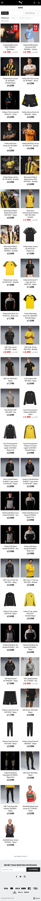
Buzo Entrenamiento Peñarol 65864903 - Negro (31, 412)
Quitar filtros (5, 21)
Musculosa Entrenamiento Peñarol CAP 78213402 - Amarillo (30, 214)
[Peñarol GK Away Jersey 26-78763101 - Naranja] (30, 131)
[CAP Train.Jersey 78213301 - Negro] (10, 335)
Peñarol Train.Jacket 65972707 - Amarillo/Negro (31, 613)
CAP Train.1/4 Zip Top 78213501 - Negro (10, 581)
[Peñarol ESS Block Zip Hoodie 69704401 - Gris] (10, 633)
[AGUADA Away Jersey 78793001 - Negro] (10, 828)
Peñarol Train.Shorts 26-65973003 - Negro (10, 711)
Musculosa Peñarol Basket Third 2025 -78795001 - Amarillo (10, 249)
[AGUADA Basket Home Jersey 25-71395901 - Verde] (30, 794)
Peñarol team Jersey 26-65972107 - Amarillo (11, 281)
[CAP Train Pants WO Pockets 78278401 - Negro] (10, 794)
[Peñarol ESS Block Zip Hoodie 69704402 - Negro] (30, 633)
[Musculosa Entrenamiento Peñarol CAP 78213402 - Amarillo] (30, 198)
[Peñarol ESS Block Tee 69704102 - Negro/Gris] (10, 301)
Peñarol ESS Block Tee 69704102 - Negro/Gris (10, 315)
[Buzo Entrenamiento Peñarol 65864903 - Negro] (30, 398)
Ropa (13, 18)
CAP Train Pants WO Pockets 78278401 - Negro (10, 808)
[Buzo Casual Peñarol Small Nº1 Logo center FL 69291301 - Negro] (10, 467)
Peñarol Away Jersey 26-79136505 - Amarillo (11, 178)
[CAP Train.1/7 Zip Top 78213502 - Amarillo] (30, 568)
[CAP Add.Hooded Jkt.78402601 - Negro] (10, 666)
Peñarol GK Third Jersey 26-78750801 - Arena (30, 80)
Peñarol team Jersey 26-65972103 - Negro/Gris (30, 249)
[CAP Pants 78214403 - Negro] (30, 760)
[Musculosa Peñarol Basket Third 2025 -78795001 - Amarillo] (10, 234)
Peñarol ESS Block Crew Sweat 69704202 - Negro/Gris (30, 515)
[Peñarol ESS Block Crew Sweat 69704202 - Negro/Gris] (30, 500)
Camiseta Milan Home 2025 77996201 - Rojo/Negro (10, 47)
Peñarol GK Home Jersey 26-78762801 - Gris (10, 146)
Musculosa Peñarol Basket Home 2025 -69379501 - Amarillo (30, 179)
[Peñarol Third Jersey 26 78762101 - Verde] (10, 100)
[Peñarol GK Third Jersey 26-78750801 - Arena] (30, 66)
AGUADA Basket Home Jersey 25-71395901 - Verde (30, 808)
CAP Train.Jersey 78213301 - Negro (10, 348)
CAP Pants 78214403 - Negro (30, 774)
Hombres (24, 18)
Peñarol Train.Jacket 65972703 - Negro (10, 612)
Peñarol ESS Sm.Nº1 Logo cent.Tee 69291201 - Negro (31, 282)
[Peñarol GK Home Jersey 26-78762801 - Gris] (10, 131)
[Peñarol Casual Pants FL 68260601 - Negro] (30, 729)
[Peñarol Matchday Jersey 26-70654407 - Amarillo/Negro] (30, 301)
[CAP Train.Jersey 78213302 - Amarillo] (30, 335)
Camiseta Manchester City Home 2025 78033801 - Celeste (30, 47)
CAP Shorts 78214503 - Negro (30, 711)
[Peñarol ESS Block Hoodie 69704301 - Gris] (10, 534)
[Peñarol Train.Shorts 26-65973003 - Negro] (10, 698)
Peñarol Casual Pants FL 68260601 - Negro (30, 742)
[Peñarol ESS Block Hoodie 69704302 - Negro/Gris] (30, 534)
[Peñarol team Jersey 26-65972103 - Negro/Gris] (30, 234)
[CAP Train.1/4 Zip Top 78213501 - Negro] (10, 568)
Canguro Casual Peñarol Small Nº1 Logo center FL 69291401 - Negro (30, 481)
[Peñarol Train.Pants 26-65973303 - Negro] (10, 729)
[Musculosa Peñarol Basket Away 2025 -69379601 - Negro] (10, 198)
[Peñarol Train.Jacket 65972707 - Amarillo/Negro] (30, 599)
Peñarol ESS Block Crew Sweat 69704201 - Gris (10, 514)
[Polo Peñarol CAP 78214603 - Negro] (30, 366)
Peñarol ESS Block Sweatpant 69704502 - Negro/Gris (10, 775)
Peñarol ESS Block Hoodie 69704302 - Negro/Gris (30, 548)
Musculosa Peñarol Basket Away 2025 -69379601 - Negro (10, 213)
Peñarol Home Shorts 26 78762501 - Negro (30, 113)
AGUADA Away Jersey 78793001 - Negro (10, 841)
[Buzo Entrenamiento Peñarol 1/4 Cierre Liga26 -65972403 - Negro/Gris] (10, 431)
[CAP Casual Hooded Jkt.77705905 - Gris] (30, 666)
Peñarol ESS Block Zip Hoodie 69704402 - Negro (30, 647)
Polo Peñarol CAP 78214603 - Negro (30, 380)
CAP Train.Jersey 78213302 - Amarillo (30, 348)
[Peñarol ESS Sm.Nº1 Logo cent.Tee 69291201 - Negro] (30, 268)
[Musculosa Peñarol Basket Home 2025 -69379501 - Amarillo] (30, 165)
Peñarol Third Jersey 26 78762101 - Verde (10, 113)
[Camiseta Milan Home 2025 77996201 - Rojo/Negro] (10, 33)
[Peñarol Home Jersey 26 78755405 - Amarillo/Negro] (10, 66)
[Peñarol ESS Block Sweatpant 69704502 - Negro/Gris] (10, 760)
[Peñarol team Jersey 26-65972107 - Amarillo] (10, 268)
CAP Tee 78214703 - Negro (10, 380)
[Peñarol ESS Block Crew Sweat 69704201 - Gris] (10, 500)
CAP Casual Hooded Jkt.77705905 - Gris (30, 680)
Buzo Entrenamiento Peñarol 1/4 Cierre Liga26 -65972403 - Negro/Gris (10, 447)
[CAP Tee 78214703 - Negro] (10, 366)
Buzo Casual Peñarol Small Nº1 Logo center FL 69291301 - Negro (10, 481)
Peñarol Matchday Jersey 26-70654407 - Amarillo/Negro (30, 316)
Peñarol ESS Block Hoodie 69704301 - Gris (10, 547)
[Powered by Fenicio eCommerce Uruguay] (36, 898)
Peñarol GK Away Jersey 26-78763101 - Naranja (30, 145)
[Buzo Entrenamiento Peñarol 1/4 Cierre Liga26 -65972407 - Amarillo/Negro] (30, 431)
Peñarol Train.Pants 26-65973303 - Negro (10, 742)
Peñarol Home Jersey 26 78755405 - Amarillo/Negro (10, 81)
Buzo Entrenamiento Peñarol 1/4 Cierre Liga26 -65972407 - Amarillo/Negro (31, 447)
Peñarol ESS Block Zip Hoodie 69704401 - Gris (10, 646)
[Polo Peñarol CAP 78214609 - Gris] (10, 398)
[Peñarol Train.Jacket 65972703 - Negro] (10, 599)
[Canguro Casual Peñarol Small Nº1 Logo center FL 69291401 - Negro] (30, 467)
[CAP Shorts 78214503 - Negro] (30, 698)
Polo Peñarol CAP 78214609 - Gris (10, 411)
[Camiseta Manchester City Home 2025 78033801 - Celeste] (30, 33)
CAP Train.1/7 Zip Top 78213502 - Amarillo (30, 581)
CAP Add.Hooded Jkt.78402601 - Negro (10, 680)
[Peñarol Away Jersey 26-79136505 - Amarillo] (10, 165)
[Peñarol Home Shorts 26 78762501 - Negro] (30, 100)
